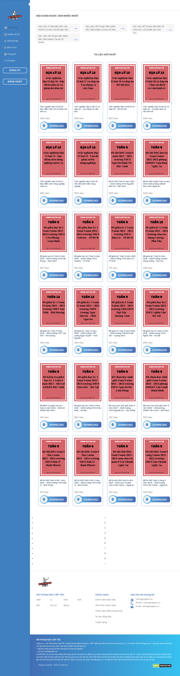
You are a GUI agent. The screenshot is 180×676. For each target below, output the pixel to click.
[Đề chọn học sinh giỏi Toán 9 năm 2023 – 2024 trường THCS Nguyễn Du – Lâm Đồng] (122, 382)
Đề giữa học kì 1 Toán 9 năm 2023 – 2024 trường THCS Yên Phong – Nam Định (53, 258)
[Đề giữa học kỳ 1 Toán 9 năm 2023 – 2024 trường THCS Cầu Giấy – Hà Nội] (87, 382)
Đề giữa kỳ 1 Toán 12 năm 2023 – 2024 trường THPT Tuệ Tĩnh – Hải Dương (53, 333)
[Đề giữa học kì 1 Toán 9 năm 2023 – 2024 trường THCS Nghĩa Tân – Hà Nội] (156, 307)
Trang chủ (13, 28)
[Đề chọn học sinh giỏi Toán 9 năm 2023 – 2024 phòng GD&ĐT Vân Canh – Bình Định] (156, 382)
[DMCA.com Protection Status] (162, 665)
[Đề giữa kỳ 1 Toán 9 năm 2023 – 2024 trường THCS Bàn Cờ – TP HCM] (122, 233)
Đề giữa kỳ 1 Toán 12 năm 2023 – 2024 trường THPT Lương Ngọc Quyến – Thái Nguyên (85, 334)
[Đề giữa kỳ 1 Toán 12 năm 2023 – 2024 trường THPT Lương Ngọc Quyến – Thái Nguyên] (87, 307)
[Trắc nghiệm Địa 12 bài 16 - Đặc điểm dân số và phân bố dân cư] (53, 83)
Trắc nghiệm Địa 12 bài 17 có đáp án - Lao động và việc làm (87, 109)
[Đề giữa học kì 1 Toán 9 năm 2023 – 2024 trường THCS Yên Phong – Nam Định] (53, 233)
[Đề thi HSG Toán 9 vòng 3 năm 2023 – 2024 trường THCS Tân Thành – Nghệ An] (156, 457)
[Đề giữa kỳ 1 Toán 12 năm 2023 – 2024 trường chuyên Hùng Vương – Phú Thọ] (156, 233)
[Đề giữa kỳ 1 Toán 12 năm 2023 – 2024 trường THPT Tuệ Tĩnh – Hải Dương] (53, 307)
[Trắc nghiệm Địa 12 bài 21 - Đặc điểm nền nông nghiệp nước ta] (53, 158)
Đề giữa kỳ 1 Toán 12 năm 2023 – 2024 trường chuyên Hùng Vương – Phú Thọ (155, 258)
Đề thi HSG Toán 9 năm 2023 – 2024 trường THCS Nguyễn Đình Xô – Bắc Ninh (121, 184)
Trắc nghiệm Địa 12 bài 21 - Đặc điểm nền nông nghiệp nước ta (52, 184)
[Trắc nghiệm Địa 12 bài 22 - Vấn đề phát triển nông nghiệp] (87, 158)
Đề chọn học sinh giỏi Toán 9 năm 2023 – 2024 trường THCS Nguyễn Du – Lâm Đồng (122, 408)
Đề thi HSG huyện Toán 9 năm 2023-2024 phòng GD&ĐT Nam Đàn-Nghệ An (156, 184)
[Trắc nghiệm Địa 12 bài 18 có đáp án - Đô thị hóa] (122, 83)
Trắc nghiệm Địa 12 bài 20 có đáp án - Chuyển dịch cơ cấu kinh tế (156, 109)
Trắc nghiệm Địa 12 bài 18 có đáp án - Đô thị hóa (121, 108)
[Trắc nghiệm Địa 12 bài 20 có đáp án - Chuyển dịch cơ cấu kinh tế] (156, 83)
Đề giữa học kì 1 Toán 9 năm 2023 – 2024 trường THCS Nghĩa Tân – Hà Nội (155, 333)
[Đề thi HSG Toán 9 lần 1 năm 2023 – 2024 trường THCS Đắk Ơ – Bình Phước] (53, 457)
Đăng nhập (15, 81)
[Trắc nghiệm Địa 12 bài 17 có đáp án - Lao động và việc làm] (87, 83)
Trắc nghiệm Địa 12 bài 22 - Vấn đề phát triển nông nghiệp (86, 184)
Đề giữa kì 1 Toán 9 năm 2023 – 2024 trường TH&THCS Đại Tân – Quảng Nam (122, 333)
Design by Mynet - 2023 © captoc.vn (53, 665)
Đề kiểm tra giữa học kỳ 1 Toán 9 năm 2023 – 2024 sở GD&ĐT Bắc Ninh (52, 408)
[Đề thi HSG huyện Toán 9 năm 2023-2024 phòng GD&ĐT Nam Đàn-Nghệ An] (156, 158)
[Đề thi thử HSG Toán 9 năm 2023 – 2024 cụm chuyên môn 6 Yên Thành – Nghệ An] (122, 457)
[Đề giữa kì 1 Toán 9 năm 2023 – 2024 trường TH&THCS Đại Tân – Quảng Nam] (122, 307)
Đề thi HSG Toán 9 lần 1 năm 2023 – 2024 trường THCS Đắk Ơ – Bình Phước (53, 483)
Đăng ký (14, 70)
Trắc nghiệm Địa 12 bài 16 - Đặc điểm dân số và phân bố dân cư (53, 109)
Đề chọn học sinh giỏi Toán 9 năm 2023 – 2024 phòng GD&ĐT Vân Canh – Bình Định (156, 408)
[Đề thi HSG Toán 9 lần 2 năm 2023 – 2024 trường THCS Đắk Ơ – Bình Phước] (87, 457)
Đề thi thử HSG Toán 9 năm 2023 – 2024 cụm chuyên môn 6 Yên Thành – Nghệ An (121, 483)
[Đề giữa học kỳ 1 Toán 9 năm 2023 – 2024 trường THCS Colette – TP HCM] (87, 233)
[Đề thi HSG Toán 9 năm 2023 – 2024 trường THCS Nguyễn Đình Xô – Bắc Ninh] (122, 158)
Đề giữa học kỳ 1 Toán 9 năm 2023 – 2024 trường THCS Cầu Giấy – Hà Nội (87, 408)
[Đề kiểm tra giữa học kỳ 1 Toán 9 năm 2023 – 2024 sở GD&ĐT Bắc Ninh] (53, 382)
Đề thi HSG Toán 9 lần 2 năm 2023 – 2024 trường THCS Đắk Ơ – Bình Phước (87, 483)
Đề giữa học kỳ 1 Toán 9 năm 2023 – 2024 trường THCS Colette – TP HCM (87, 258)
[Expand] (30, 4)
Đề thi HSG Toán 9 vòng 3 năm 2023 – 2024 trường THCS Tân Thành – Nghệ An (155, 483)
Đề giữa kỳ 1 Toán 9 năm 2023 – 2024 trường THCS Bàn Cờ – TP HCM (122, 258)
